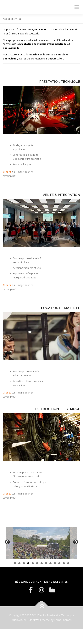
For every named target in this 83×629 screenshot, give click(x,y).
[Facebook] (31, 590)
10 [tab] (55, 563)
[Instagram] (41, 590)
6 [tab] (37, 563)
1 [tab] (15, 563)
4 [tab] (28, 563)
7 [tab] (42, 563)
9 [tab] (50, 563)
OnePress (35, 620)
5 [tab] (33, 563)
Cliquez (7, 172)
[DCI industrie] (52, 590)
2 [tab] (19, 563)
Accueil (6, 19)
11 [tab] (59, 563)
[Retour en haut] (41, 606)
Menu (76, 7)
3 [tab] (24, 563)
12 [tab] (64, 563)
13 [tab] (68, 563)
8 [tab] (46, 563)
